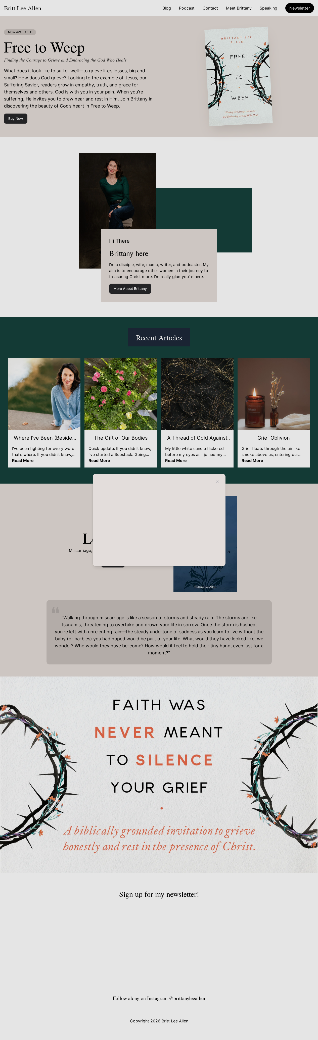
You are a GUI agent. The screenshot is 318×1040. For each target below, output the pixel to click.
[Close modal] (217, 482)
